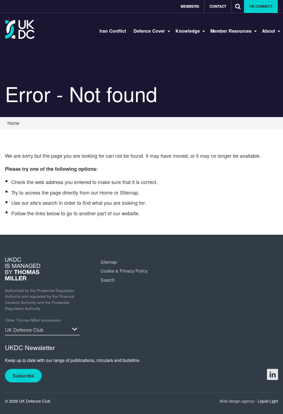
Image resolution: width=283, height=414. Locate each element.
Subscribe (23, 375)
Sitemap (129, 192)
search (50, 202)
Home (106, 192)
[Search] (238, 6)
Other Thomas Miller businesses (33, 320)
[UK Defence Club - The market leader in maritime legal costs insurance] (20, 29)
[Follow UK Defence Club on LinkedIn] (272, 374)
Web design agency (237, 401)
